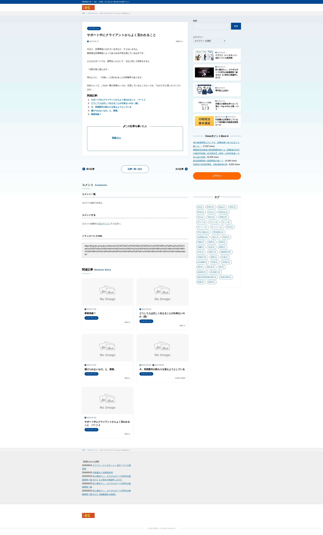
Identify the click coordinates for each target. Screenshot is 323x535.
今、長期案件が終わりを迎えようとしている (111, 107)
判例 (222, 242)
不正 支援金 (203, 232)
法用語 (226, 262)
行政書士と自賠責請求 (103, 472)
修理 (211, 242)
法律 (215, 262)
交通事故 (203, 237)
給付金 (211, 267)
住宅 (226, 237)
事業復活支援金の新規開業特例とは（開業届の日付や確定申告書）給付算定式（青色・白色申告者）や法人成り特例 (216, 153)
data (222, 207)
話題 (201, 282)
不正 (230, 227)
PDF (233, 207)
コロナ (214, 222)
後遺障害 (226, 252)
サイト (226, 222)
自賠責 (202, 272)
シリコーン (217, 227)
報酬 (201, 247)
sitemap (223, 212)
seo (211, 212)
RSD (201, 212)
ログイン (104, 224)
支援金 (202, 257)
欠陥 (225, 257)
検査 (214, 257)
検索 (195, 21)
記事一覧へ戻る (135, 169)
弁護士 (212, 252)
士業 (211, 247)
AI (200, 207)
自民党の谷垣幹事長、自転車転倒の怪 (210, 164)
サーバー (202, 227)
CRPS (211, 207)
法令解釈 (202, 262)
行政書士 (216, 272)
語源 (211, 282)
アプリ (201, 222)
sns (200, 217)
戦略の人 (116, 138)
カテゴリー (198, 37)
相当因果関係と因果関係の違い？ (208, 161)
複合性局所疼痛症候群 (207, 277)
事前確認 (218, 232)
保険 (201, 242)
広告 (201, 252)
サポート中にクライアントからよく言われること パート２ (118, 100)
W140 (212, 217)
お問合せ (217, 175)
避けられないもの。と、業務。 (105, 111)
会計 (215, 237)
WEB (223, 217)
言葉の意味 (226, 277)
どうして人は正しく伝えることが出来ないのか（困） (115, 103)
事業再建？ (96, 114)
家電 (222, 247)
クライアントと (94, 28)
